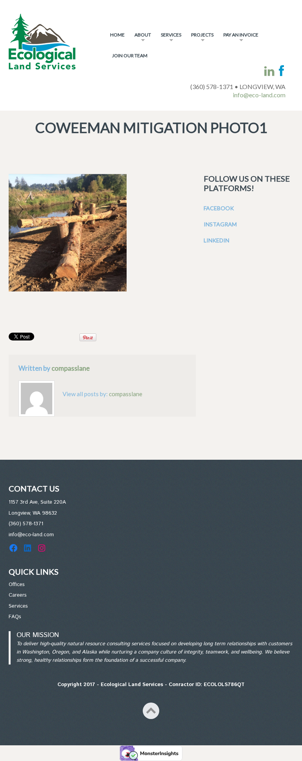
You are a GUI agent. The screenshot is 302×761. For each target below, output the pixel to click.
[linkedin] (269, 71)
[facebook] (281, 71)
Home (117, 35)
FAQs (15, 617)
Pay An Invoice (238, 38)
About (141, 38)
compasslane (71, 368)
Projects (200, 38)
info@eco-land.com (259, 94)
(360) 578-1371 (26, 524)
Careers (18, 595)
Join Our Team (129, 55)
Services (169, 38)
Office (15, 584)
